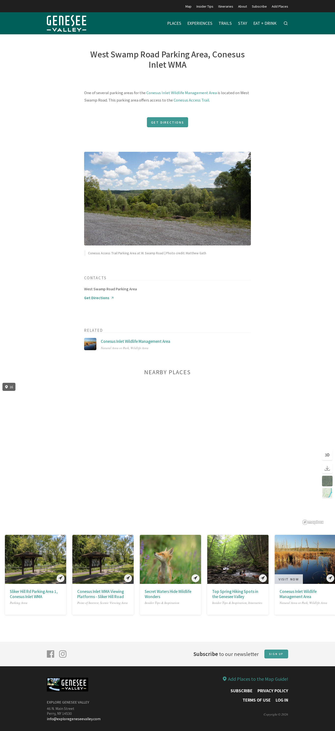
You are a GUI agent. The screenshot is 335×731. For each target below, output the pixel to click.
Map (188, 6)
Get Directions (167, 122)
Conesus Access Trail (191, 100)
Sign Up (276, 654)
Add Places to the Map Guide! (258, 679)
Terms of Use (257, 700)
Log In (282, 700)
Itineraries (225, 6)
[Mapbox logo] (313, 522)
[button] (8, 560)
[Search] (285, 23)
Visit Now (289, 579)
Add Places (280, 6)
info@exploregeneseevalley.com (74, 718)
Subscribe (259, 6)
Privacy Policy (273, 690)
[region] (167, 453)
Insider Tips (204, 6)
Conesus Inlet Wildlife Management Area (181, 92)
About (242, 6)
